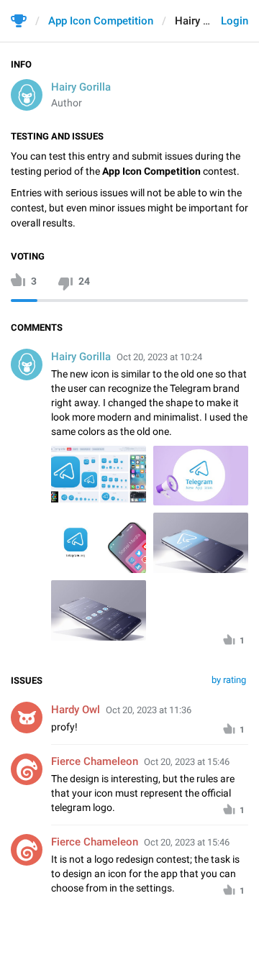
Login (234, 20)
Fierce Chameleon (94, 761)
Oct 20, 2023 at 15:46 (187, 761)
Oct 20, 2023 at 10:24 (159, 357)
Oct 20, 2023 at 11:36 (148, 710)
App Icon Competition (100, 20)
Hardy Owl (75, 709)
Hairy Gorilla (81, 87)
